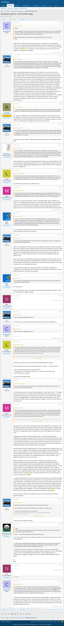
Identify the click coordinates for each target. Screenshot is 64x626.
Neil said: (16, 315)
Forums (10, 5)
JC (2, 16)
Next (23, 19)
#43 (61, 104)
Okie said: (16, 238)
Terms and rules (41, 621)
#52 (61, 311)
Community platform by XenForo (26, 624)
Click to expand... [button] (38, 358)
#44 (61, 124)
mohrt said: (17, 59)
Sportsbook (26, 5)
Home (4, 5)
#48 (61, 213)
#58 (61, 524)
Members (35, 5)
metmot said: (17, 107)
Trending (16, 8)
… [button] (17, 19)
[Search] (61, 5)
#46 (61, 170)
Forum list (9, 8)
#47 (61, 187)
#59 (61, 565)
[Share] (59, 23)
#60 (61, 581)
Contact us (33, 621)
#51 (61, 295)
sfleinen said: (17, 25)
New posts (3, 8)
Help (55, 621)
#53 (61, 325)
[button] (20, 5)
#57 (61, 499)
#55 (61, 380)
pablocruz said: (18, 173)
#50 (61, 275)
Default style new (6, 621)
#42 (61, 56)
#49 (61, 235)
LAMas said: (17, 502)
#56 (61, 404)
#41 (61, 22)
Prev (4, 19)
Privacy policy (49, 621)
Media (17, 5)
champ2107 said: (18, 383)
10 (19, 19)
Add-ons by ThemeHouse (45, 624)
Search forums (23, 8)
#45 (61, 145)
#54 (61, 341)
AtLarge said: (17, 128)
